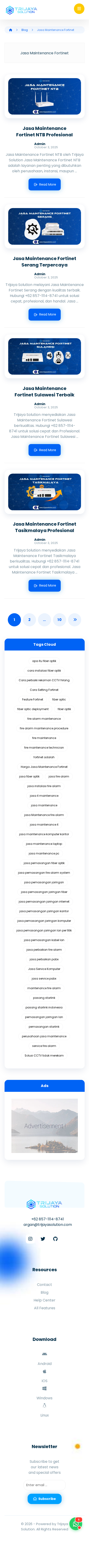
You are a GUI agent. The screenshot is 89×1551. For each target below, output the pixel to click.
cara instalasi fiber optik (44, 671)
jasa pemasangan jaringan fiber (44, 892)
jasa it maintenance (44, 796)
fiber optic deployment (33, 709)
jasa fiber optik (29, 776)
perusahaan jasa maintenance (44, 1036)
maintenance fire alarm (44, 988)
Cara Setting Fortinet (44, 690)
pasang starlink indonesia (44, 1007)
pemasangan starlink (44, 1027)
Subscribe (47, 1498)
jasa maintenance (44, 805)
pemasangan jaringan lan (44, 1017)
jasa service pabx (44, 978)
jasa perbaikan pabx (44, 959)
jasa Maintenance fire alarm (44, 815)
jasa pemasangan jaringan (44, 882)
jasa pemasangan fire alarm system (44, 873)
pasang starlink (44, 998)
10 (59, 619)
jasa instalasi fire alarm (44, 786)
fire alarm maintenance (44, 719)
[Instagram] (30, 1239)
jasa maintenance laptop (44, 844)
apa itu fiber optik (44, 661)
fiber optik (64, 709)
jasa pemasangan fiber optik (44, 863)
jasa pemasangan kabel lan (44, 940)
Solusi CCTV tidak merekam (44, 1055)
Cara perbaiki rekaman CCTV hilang (44, 680)
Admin (39, 144)
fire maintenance (44, 738)
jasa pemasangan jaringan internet (44, 901)
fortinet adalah (44, 757)
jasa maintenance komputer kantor (44, 834)
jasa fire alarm (59, 776)
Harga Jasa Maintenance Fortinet (44, 767)
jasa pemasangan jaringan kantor (44, 911)
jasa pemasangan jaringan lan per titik (44, 930)
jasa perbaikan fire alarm (44, 950)
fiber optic (59, 699)
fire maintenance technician (44, 747)
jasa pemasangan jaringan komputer (44, 921)
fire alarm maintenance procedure (44, 728)
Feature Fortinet (32, 699)
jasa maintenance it (44, 824)
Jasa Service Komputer (44, 969)
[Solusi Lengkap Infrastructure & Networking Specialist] (22, 10)
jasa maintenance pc (44, 853)
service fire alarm (44, 1046)
